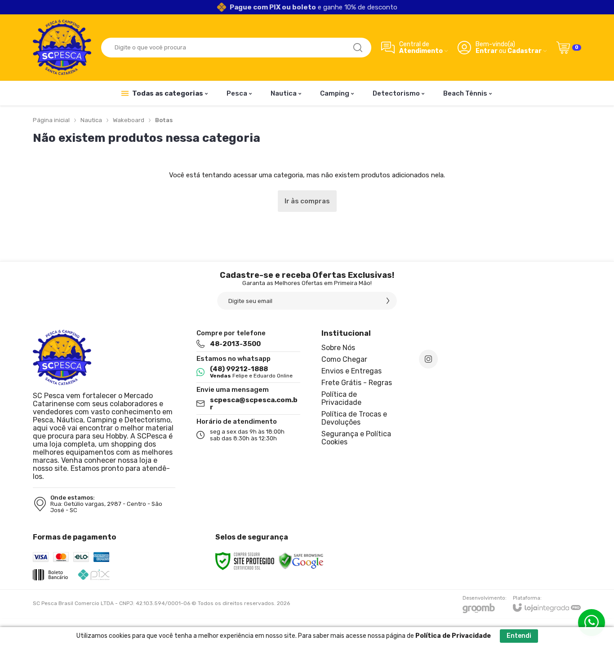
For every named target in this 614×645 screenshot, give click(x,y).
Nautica (91, 120)
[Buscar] (358, 47)
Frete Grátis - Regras (356, 382)
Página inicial (51, 120)
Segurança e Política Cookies (356, 438)
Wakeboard (128, 120)
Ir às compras (307, 201)
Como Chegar (344, 359)
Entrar (487, 51)
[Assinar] (388, 301)
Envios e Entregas (351, 371)
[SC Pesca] (62, 47)
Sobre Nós (338, 347)
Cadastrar (524, 51)
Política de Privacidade (341, 398)
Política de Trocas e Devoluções (354, 418)
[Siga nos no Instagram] (428, 359)
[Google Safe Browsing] (301, 560)
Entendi (519, 636)
